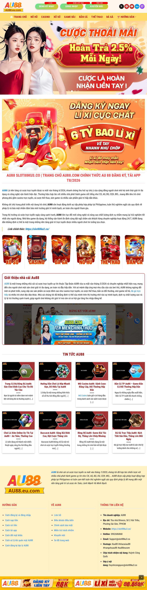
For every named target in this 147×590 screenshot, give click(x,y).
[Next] (140, 57)
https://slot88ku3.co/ (37, 229)
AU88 (6, 283)
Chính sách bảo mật (63, 525)
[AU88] (37, 583)
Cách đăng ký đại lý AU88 (17, 545)
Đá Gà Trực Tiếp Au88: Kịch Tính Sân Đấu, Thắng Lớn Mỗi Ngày (129, 436)
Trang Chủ (20, 16)
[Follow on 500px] (137, 6)
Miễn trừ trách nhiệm (64, 530)
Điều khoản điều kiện (64, 520)
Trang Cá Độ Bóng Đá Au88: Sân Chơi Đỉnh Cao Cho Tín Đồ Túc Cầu (18, 386)
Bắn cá (83, 16)
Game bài (69, 16)
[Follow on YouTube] (131, 6)
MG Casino (82, 395)
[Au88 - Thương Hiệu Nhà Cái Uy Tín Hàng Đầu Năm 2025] (16, 6)
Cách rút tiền (11, 525)
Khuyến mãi (59, 535)
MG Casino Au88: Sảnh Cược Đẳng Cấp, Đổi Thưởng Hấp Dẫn (92, 386)
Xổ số (57, 16)
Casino (45, 16)
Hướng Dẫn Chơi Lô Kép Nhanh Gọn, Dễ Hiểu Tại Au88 (55, 385)
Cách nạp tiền (11, 520)
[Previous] (6, 57)
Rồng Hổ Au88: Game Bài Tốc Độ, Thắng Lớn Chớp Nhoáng (92, 434)
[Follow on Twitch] (142, 6)
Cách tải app (11, 530)
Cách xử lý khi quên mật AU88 (19, 540)
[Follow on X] (121, 6)
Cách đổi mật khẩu (13, 535)
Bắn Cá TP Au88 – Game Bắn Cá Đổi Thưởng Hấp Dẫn (129, 385)
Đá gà (109, 16)
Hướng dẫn (127, 16)
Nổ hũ (34, 16)
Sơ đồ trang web (61, 540)
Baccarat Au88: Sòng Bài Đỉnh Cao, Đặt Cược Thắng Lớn (55, 434)
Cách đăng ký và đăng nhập (18, 515)
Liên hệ (57, 515)
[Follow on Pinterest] (126, 6)
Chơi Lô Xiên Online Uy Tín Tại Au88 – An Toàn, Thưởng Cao (18, 434)
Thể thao (97, 16)
